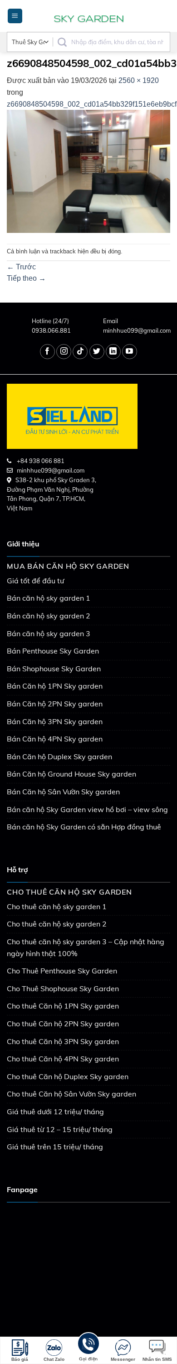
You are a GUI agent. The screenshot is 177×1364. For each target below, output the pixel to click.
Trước (21, 267)
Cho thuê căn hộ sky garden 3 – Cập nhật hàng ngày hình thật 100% (85, 947)
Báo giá (19, 1359)
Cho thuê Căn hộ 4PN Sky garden (63, 1058)
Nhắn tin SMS (157, 1359)
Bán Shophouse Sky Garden (54, 668)
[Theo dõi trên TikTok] (80, 351)
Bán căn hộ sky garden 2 (48, 615)
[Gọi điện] (88, 1345)
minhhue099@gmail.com (137, 330)
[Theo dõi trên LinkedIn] (113, 351)
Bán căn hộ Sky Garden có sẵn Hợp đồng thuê (84, 826)
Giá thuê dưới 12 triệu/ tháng (55, 1111)
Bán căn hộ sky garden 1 (48, 597)
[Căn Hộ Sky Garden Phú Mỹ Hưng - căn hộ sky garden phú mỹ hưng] (88, 16)
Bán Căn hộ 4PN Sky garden (55, 738)
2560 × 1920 (138, 80)
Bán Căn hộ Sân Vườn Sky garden (63, 791)
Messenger (123, 1359)
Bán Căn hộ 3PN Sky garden (55, 721)
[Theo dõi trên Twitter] (96, 351)
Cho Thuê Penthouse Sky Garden (62, 970)
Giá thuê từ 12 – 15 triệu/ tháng (60, 1129)
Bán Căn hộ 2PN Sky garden (55, 703)
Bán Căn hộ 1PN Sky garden (55, 685)
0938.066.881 (51, 330)
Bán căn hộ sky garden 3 (48, 633)
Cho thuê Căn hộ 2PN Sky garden (63, 1023)
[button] (15, 16)
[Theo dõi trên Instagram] (63, 351)
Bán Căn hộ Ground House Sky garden (71, 773)
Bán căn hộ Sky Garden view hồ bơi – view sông (87, 809)
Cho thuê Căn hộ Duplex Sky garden (67, 1076)
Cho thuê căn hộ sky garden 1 (57, 906)
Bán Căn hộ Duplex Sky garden (59, 756)
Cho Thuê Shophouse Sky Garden (63, 988)
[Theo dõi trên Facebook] (47, 351)
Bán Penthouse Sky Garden (53, 650)
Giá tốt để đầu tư (35, 580)
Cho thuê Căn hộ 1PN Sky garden (63, 1005)
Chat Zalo (54, 1359)
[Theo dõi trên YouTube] (129, 351)
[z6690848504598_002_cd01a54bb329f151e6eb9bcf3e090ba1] (88, 171)
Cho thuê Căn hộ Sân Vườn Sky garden (71, 1093)
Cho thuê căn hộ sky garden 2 (57, 923)
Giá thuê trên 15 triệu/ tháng (55, 1146)
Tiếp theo (26, 278)
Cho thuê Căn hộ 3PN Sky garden (63, 1041)
